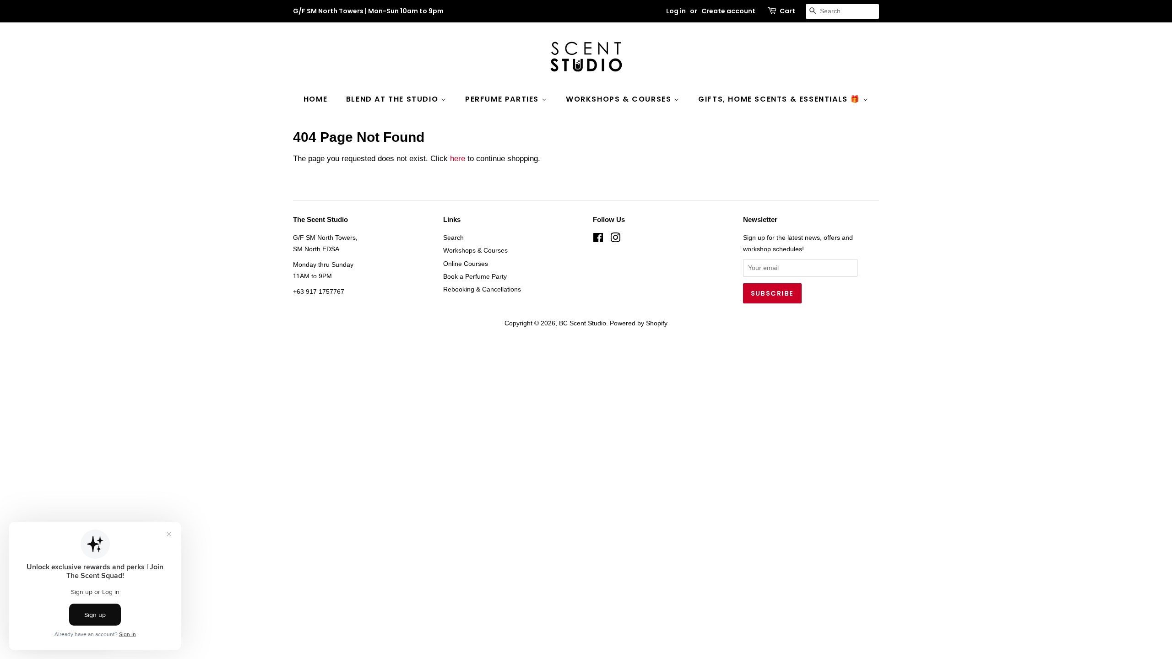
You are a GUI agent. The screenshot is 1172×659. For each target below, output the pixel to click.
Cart (787, 11)
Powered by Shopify (638, 323)
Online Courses (465, 263)
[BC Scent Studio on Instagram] (615, 239)
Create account (728, 11)
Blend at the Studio (393, 99)
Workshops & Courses (620, 99)
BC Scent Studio (582, 323)
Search (453, 237)
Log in (676, 11)
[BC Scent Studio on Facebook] (598, 239)
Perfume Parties (503, 99)
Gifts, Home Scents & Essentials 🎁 (780, 99)
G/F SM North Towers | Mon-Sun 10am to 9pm (368, 11)
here (457, 158)
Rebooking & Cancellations (482, 289)
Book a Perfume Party (475, 276)
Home (315, 99)
